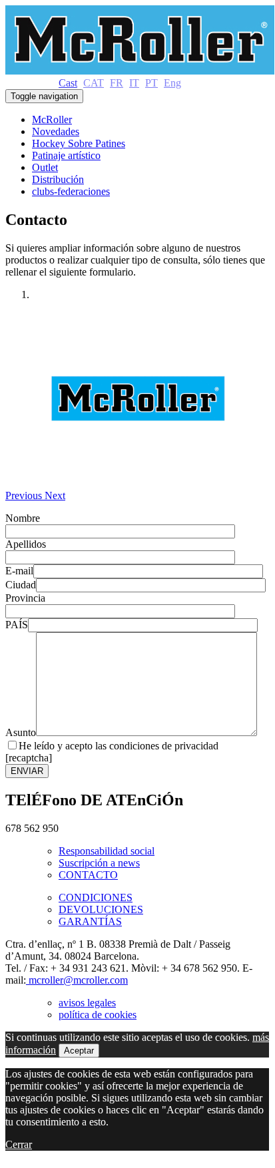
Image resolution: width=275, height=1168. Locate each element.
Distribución (58, 179)
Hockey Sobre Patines (78, 143)
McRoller (52, 119)
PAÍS (16, 624)
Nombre (22, 518)
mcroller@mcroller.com (77, 980)
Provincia (25, 598)
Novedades (55, 131)
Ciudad (20, 584)
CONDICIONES (96, 897)
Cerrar (18, 1144)
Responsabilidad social (106, 851)
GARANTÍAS (90, 921)
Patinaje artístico (66, 155)
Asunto (20, 732)
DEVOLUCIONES (101, 909)
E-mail (19, 570)
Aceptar (79, 1051)
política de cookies (98, 1014)
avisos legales (87, 1002)
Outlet (45, 167)
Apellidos (25, 544)
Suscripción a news (99, 863)
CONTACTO (88, 874)
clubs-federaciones (71, 191)
